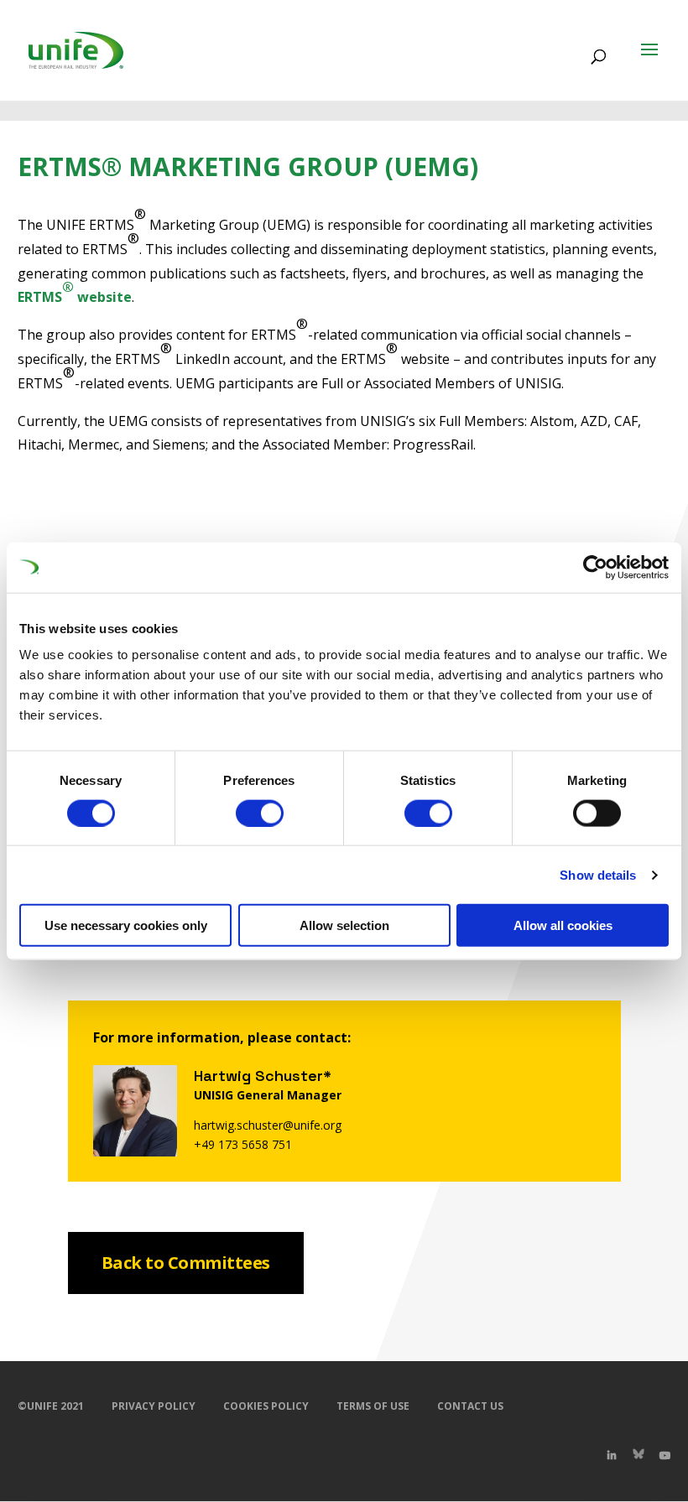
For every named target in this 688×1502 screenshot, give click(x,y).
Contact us (470, 1406)
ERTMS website (75, 292)
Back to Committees (186, 1262)
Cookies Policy (266, 1406)
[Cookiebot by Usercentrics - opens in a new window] (595, 566)
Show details (598, 874)
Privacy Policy (153, 1406)
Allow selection (344, 925)
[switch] (260, 812)
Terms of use (372, 1406)
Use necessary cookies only (125, 925)
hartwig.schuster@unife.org (267, 1125)
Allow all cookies (562, 925)
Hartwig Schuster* (262, 1075)
